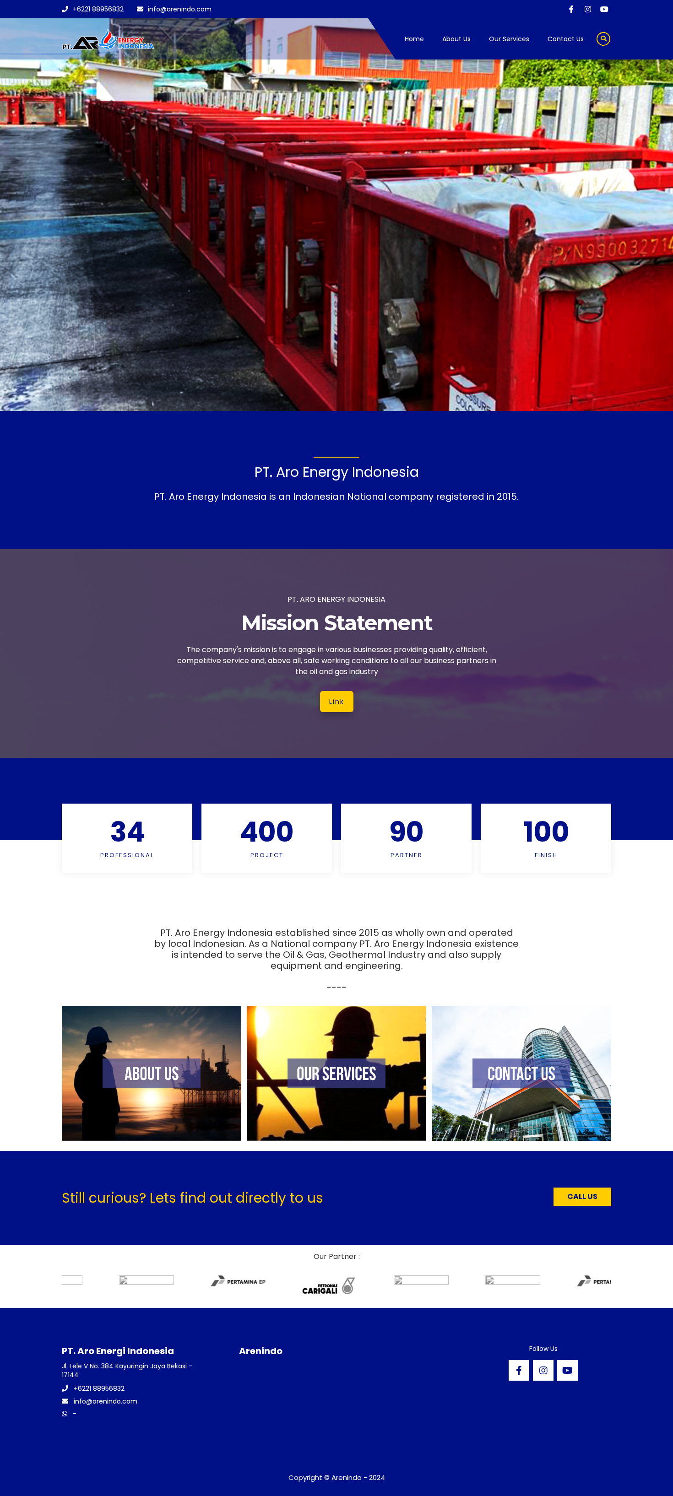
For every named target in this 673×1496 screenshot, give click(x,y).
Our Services (509, 38)
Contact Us (566, 38)
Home (414, 38)
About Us (456, 38)
